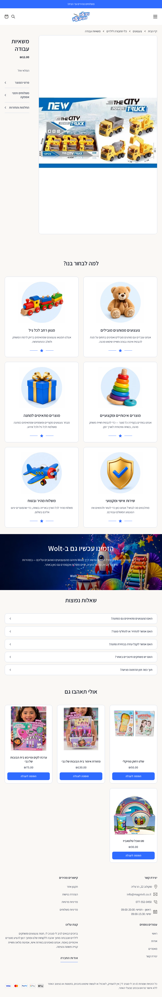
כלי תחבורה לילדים (116, 31)
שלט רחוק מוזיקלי (133, 761)
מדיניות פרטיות (70, 902)
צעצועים (137, 31)
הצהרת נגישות (70, 894)
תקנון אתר (72, 886)
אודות (154, 941)
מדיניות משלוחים (69, 909)
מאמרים (152, 949)
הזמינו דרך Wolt (81, 576)
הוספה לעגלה (133, 776)
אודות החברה (69, 958)
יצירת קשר (151, 956)
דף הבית (152, 31)
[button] (152, 40)
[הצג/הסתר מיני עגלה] (6, 16)
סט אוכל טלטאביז (133, 841)
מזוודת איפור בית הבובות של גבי (81, 761)
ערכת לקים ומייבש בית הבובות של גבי (28, 759)
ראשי (154, 933)
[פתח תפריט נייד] (155, 16)
